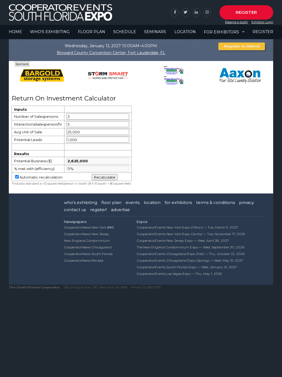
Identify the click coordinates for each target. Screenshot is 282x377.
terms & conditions (215, 202)
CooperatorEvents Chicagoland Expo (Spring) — (190, 260)
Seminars (155, 31)
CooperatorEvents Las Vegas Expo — (179, 274)
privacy (246, 202)
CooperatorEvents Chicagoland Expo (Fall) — (191, 254)
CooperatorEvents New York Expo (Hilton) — (187, 227)
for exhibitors (178, 202)
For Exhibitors (221, 32)
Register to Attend (242, 46)
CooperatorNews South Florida (88, 254)
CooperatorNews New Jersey (86, 234)
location (152, 202)
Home (15, 31)
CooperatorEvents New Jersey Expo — (183, 240)
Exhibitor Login (262, 22)
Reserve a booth (236, 22)
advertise (120, 209)
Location (185, 31)
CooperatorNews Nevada (83, 260)
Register (246, 12)
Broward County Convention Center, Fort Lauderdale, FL (111, 52)
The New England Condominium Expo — (190, 247)
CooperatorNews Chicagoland (88, 247)
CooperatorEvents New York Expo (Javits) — (191, 234)
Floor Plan (91, 31)
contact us (75, 209)
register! (98, 209)
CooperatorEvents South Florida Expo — (187, 267)
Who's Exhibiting (50, 31)
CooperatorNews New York (85, 227)
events (133, 202)
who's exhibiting (80, 202)
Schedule (124, 31)
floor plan (111, 202)
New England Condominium (87, 240)
